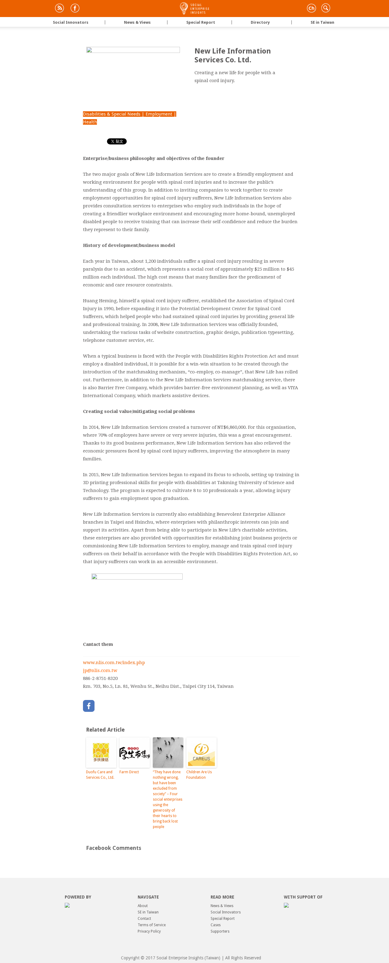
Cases (216, 925)
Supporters (220, 931)
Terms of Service (152, 925)
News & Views (127, 22)
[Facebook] (75, 9)
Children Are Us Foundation (199, 775)
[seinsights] (311, 9)
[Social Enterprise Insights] (194, 8)
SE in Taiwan (312, 22)
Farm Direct (129, 772)
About (143, 906)
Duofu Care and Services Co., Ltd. (100, 775)
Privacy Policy (149, 931)
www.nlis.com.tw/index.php (114, 662)
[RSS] (59, 9)
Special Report (190, 22)
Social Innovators (69, 22)
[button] (325, 11)
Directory (250, 22)
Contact (144, 918)
